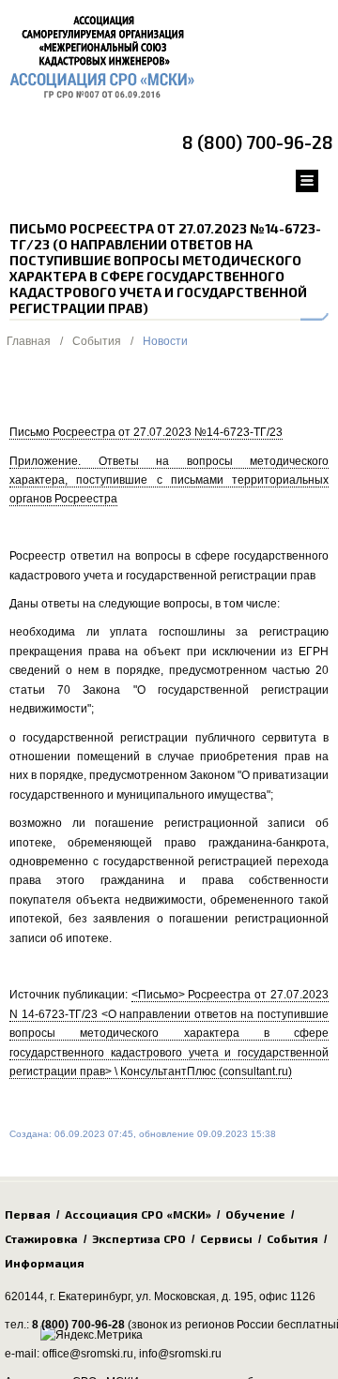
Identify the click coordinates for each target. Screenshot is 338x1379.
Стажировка (41, 1238)
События (96, 341)
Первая (28, 1214)
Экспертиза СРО (139, 1238)
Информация (44, 1262)
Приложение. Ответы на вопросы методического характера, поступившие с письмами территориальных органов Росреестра (169, 480)
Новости (165, 341)
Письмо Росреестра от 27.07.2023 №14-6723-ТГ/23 (146, 432)
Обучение (255, 1214)
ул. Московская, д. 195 (195, 1296)
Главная (29, 341)
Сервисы (226, 1238)
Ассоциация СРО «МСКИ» (138, 1214)
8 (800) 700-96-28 (257, 142)
